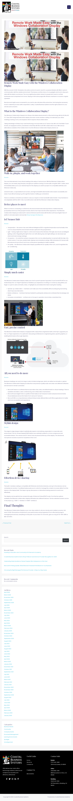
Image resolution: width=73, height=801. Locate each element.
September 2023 (9, 638)
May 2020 (7, 705)
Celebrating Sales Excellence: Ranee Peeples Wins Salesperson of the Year (25, 561)
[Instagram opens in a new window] (12, 779)
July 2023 (6, 643)
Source (6, 177)
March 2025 (7, 610)
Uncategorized (8, 742)
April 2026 (7, 592)
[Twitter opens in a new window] (10, 779)
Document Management (11, 734)
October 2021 (8, 669)
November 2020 (8, 690)
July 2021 (6, 674)
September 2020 (9, 695)
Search (6, 537)
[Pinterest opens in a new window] (18, 779)
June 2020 (7, 702)
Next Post (67, 523)
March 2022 (7, 661)
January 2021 (8, 684)
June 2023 (7, 646)
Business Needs (8, 726)
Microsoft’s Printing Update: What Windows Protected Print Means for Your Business (27, 565)
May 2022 (7, 656)
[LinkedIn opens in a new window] (15, 779)
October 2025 (8, 600)
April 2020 (7, 707)
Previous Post (6, 523)
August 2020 (7, 697)
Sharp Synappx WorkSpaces (35, 215)
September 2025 (9, 602)
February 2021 (8, 682)
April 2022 (7, 659)
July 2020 (6, 700)
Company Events (9, 732)
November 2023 (8, 633)
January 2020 (8, 715)
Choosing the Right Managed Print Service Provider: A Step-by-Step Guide (25, 570)
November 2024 (8, 613)
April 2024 (7, 623)
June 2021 (7, 677)
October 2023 (8, 636)
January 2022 (8, 664)
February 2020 (8, 713)
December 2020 (9, 687)
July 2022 (6, 651)
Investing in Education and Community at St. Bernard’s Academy (22, 552)
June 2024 (7, 618)
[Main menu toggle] (69, 7)
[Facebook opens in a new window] (7, 779)
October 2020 (8, 692)
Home (28, 760)
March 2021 (7, 679)
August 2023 (7, 641)
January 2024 (8, 631)
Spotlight (6, 739)
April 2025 (7, 607)
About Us (29, 762)
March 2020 (7, 710)
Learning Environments (10, 737)
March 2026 (7, 595)
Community (7, 729)
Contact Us (30, 764)
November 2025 (8, 597)
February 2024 (8, 628)
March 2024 (7, 625)
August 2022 (7, 649)
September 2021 (9, 672)
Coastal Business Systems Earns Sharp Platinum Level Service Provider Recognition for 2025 (30, 557)
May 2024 (7, 620)
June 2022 (7, 654)
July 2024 (6, 615)
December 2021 (8, 666)
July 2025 (6, 605)
